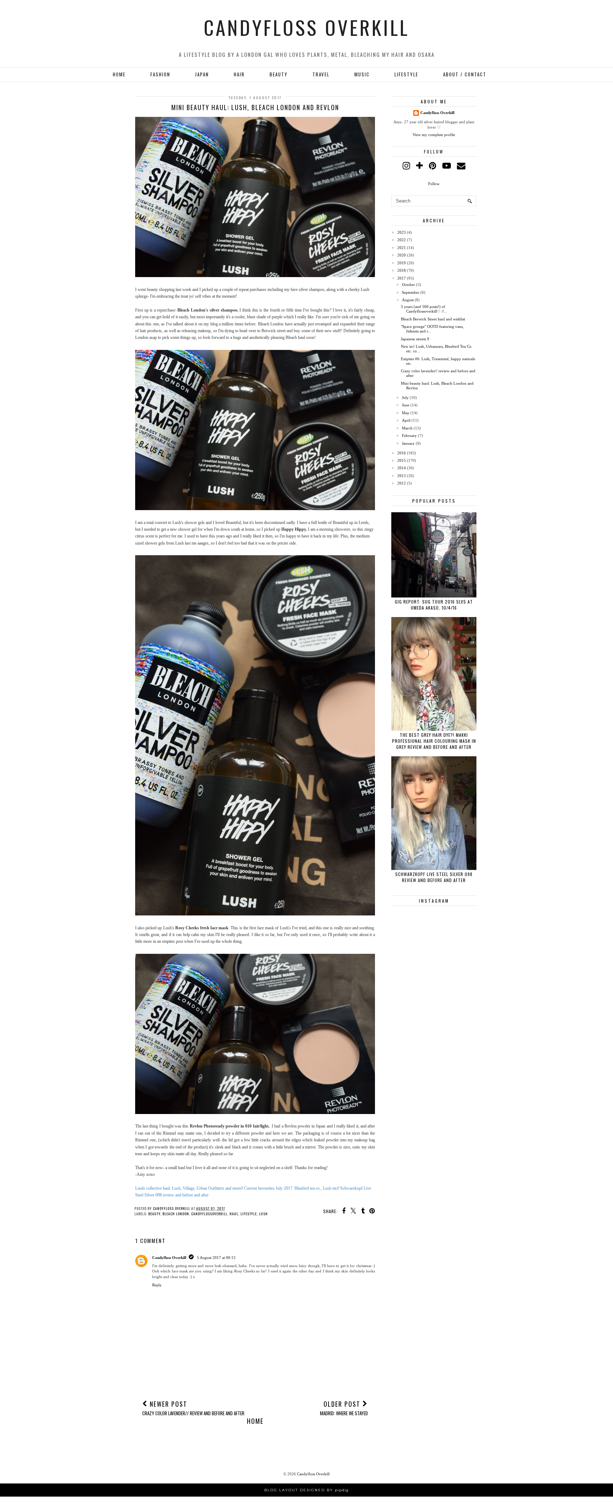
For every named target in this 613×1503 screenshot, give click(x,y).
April (406, 420)
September (410, 292)
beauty (154, 1213)
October (408, 284)
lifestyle (249, 1213)
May (405, 413)
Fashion (160, 74)
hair (239, 74)
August (408, 300)
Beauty (279, 74)
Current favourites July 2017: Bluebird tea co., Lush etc (290, 1188)
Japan (202, 74)
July (405, 397)
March (407, 428)
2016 (401, 453)
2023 (401, 232)
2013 (401, 476)
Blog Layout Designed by (306, 1490)
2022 (401, 240)
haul (234, 1213)
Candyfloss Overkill (306, 27)
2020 (401, 255)
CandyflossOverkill (209, 1213)
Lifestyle (406, 74)
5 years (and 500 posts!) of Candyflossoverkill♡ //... (424, 308)
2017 (401, 278)
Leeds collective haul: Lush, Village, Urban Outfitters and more (188, 1188)
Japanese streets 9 (415, 339)
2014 (401, 468)
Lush (263, 1213)
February (409, 435)
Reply (157, 1285)
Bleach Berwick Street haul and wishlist (433, 319)
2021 (401, 247)
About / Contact (464, 74)
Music (362, 74)
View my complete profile (434, 135)
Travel (321, 74)
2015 (401, 460)
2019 (401, 263)
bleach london (175, 1213)
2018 (401, 270)
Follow (434, 184)
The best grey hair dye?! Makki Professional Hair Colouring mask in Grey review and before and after (434, 741)
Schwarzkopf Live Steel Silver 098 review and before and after (434, 877)
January (408, 443)
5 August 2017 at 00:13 (216, 1257)
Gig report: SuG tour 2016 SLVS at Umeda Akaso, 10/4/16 (434, 605)
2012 (401, 483)
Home (119, 74)
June (405, 405)
